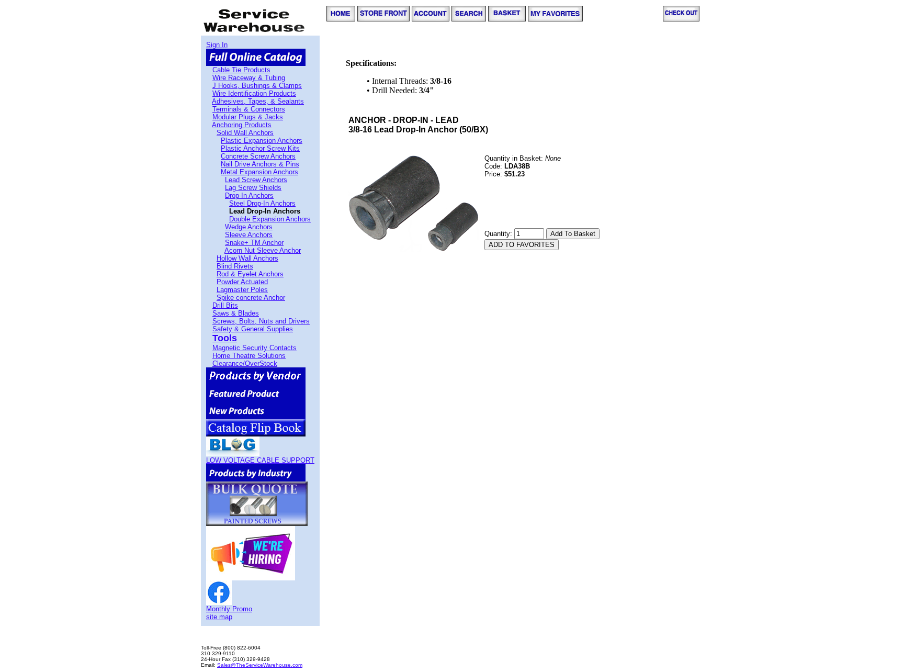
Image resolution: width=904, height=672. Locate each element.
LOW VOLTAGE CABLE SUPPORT (260, 460)
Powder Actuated (242, 282)
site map (219, 617)
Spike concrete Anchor (251, 297)
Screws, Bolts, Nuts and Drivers (261, 321)
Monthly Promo (229, 609)
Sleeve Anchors (249, 235)
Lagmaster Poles (242, 290)
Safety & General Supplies (252, 329)
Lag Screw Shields (253, 188)
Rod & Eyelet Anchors (250, 274)
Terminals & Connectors (248, 109)
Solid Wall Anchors (245, 133)
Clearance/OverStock (244, 363)
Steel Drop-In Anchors (262, 203)
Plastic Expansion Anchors (261, 140)
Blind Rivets (235, 266)
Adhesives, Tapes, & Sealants (258, 101)
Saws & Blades (235, 313)
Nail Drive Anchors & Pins (260, 164)
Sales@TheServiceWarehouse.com (259, 665)
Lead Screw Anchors (256, 180)
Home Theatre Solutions (249, 356)
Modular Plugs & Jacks (247, 117)
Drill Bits (225, 305)
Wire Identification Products (254, 93)
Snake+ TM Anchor (254, 243)
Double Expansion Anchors (270, 219)
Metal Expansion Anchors (259, 172)
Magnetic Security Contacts (254, 348)
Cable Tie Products (241, 70)
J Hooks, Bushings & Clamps (257, 85)
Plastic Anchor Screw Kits (260, 148)
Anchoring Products (242, 125)
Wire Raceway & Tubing (248, 78)
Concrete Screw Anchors (258, 156)
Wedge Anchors (249, 227)
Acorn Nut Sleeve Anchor (262, 250)
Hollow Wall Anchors (247, 258)
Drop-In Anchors (249, 195)
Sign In (217, 45)
